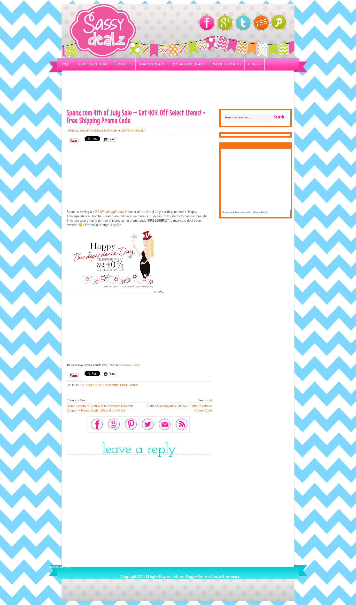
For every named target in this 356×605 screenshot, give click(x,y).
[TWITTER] (243, 23)
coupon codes (97, 385)
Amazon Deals (151, 64)
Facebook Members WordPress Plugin (245, 212)
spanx (133, 385)
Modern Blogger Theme (190, 576)
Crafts (254, 64)
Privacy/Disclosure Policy (84, 76)
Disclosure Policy (129, 365)
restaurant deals (188, 64)
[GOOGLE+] (225, 23)
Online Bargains (226, 64)
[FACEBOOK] (207, 23)
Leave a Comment (133, 130)
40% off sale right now (108, 212)
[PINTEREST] (281, 23)
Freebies (124, 64)
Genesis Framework (225, 576)
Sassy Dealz (122, 31)
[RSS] (261, 23)
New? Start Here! (92, 64)
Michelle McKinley (103, 130)
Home (65, 64)
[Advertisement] (178, 93)
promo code (118, 385)
